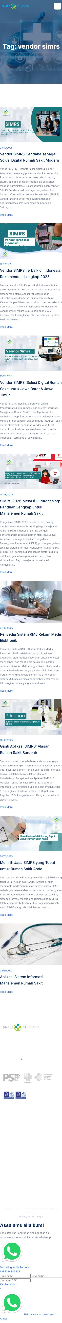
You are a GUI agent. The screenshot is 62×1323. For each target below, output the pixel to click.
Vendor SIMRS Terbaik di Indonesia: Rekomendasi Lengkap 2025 (30, 273)
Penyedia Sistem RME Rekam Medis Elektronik (31, 637)
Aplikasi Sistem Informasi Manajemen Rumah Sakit (21, 980)
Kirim (13, 1284)
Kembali (4, 1284)
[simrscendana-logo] (16, 6)
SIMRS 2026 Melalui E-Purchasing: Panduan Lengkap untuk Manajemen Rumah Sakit (30, 507)
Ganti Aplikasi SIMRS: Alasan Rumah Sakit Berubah (24, 749)
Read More (6, 214)
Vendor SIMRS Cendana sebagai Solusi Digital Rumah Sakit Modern (29, 157)
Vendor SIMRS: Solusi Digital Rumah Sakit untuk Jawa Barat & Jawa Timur (31, 388)
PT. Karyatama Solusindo (35, 1208)
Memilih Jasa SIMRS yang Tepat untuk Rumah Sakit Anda (27, 865)
